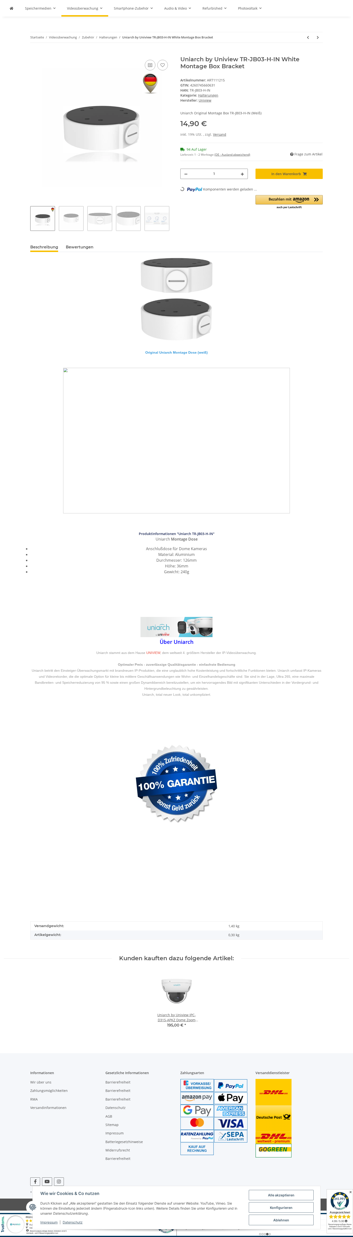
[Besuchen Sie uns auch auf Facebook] (35, 1181)
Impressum (114, 1133)
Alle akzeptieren (281, 1195)
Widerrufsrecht (117, 1150)
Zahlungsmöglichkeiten (49, 1090)
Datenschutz (115, 1107)
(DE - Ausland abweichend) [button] (232, 155)
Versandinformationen (48, 1107)
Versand (219, 134)
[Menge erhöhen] (242, 174)
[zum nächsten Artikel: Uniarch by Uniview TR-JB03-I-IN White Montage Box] (318, 37)
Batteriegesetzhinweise (124, 1141)
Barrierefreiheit (117, 1082)
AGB (108, 1116)
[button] (289, 202)
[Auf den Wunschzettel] (162, 65)
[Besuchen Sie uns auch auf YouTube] (47, 1181)
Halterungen (208, 95)
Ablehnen (281, 1220)
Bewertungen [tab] (79, 247)
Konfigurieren (281, 1208)
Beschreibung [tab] (44, 247)
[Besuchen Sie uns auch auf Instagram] (59, 1181)
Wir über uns (40, 1082)
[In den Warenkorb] (34, 53)
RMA (34, 1099)
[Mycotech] (11, 8)
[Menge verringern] (186, 174)
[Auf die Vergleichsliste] (150, 65)
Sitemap (112, 1124)
